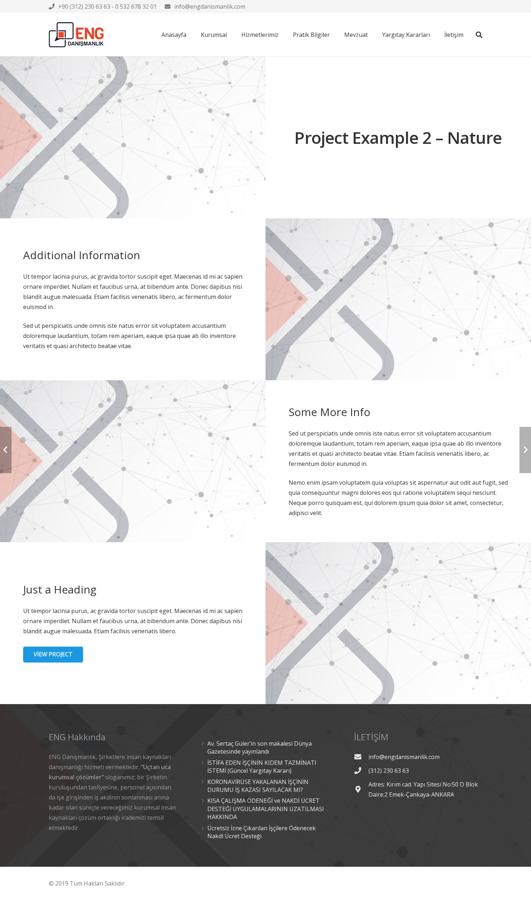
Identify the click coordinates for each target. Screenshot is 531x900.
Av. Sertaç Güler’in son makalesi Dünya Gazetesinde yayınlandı (259, 747)
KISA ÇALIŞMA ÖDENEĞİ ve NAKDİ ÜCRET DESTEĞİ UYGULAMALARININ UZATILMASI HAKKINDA (265, 809)
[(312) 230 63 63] (361, 770)
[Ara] (479, 35)
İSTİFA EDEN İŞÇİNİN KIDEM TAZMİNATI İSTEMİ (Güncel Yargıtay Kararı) (261, 767)
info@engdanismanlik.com (209, 6)
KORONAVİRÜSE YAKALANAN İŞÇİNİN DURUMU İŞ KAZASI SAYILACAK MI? (257, 786)
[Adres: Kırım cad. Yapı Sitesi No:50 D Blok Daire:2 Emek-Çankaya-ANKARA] (361, 789)
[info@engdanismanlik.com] (361, 756)
